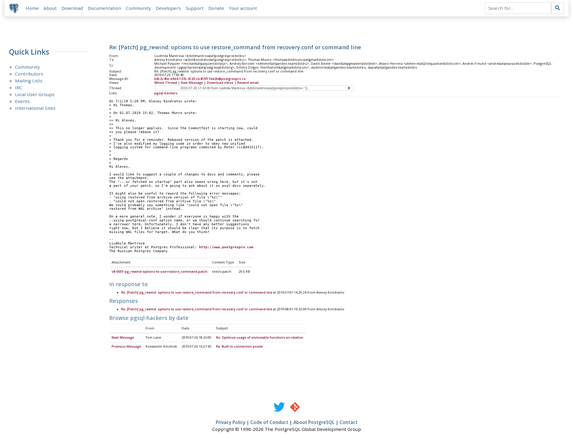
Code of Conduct (269, 422)
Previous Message (126, 346)
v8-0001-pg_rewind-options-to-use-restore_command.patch (159, 271)
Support (195, 8)
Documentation (104, 8)
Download (72, 8)
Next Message (123, 337)
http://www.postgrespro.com (226, 247)
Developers (168, 8)
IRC (18, 87)
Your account (243, 8)
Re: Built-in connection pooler (239, 346)
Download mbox (220, 83)
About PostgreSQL (314, 422)
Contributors (29, 74)
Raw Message (192, 83)
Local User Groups (35, 94)
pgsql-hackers (165, 93)
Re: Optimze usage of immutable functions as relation (259, 337)
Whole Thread (165, 83)
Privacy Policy (230, 422)
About (50, 8)
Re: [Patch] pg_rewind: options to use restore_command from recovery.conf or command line (196, 292)
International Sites (35, 108)
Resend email (248, 83)
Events (22, 101)
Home (32, 8)
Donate (216, 8)
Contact (349, 422)
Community (138, 8)
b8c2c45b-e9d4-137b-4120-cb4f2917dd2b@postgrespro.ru (200, 79)
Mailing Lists (28, 81)
